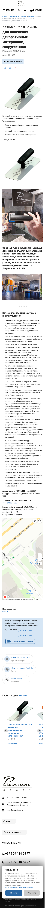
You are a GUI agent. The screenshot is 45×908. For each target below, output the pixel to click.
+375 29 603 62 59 (9, 503)
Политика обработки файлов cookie (19, 887)
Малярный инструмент (18, 16)
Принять (13, 893)
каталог (9, 10)
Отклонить (31, 893)
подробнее (12, 743)
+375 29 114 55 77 (26, 631)
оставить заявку (14, 61)
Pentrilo (5, 611)
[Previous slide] (6, 291)
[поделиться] (4, 68)
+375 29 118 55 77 (26, 636)
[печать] (10, 68)
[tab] (18, 306)
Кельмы (31, 16)
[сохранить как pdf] (15, 68)
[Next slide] (38, 291)
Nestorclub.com (31, 906)
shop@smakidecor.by (15, 810)
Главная (5, 16)
